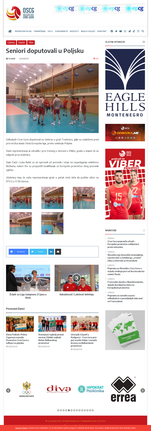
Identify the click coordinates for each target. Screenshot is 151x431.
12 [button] (87, 410)
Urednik (11, 58)
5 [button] (69, 410)
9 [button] (79, 410)
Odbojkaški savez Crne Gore (93, 421)
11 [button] (85, 410)
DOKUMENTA (61, 31)
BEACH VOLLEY (88, 31)
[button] (8, 390)
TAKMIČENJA (40, 31)
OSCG (50, 31)
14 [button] (93, 410)
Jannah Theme (21, 428)
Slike (31, 42)
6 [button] (71, 410)
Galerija (11, 42)
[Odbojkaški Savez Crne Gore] (20, 13)
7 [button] (74, 410)
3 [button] (63, 410)
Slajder (21, 42)
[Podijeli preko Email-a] (58, 252)
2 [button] (61, 410)
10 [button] (82, 410)
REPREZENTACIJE (23, 31)
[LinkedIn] (51, 252)
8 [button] (77, 410)
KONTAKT (102, 31)
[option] (26, 389)
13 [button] (90, 410)
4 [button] (66, 410)
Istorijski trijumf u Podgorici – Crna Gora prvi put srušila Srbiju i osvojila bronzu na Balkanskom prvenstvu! (84, 340)
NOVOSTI (74, 31)
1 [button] (58, 410)
